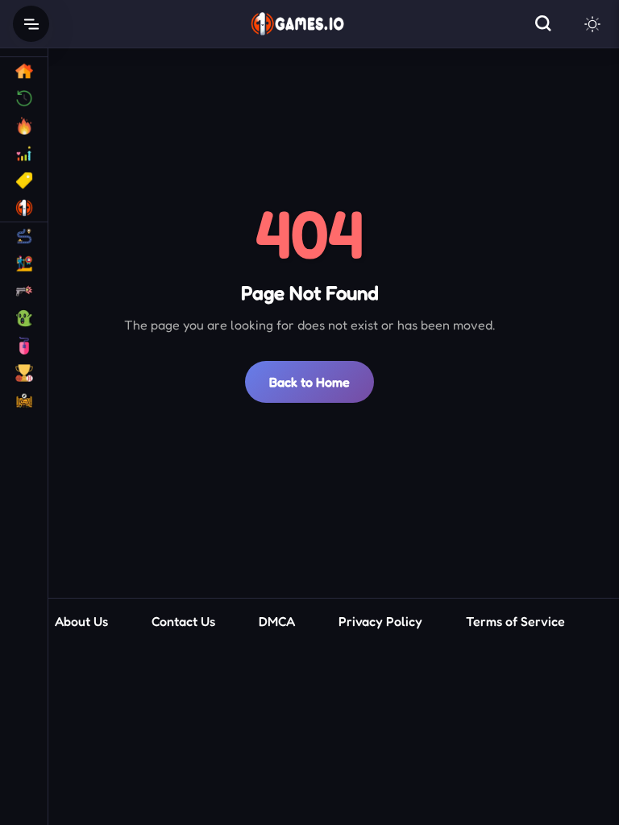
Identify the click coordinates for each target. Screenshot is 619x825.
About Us (81, 621)
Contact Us (183, 621)
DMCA (277, 621)
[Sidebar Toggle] (31, 24)
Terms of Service (515, 621)
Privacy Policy (380, 621)
